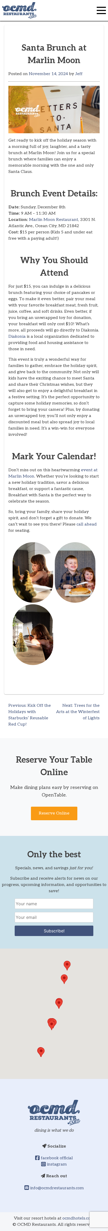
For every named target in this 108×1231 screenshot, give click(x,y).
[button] (41, 1052)
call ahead (87, 524)
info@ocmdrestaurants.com (56, 1188)
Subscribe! (54, 930)
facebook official (56, 1158)
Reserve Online (54, 813)
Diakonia (17, 336)
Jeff (79, 73)
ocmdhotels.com (78, 1218)
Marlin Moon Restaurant (53, 219)
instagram (56, 1164)
